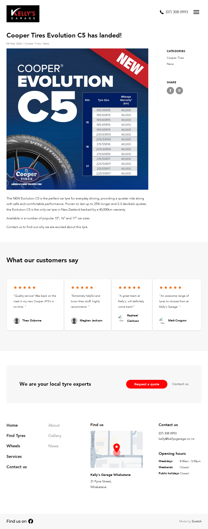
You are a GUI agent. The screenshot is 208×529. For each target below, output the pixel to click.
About (54, 425)
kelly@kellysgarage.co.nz (176, 439)
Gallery (54, 435)
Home (12, 425)
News (46, 43)
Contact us (180, 384)
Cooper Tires (33, 43)
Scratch (197, 521)
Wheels (13, 446)
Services (14, 456)
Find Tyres (15, 435)
